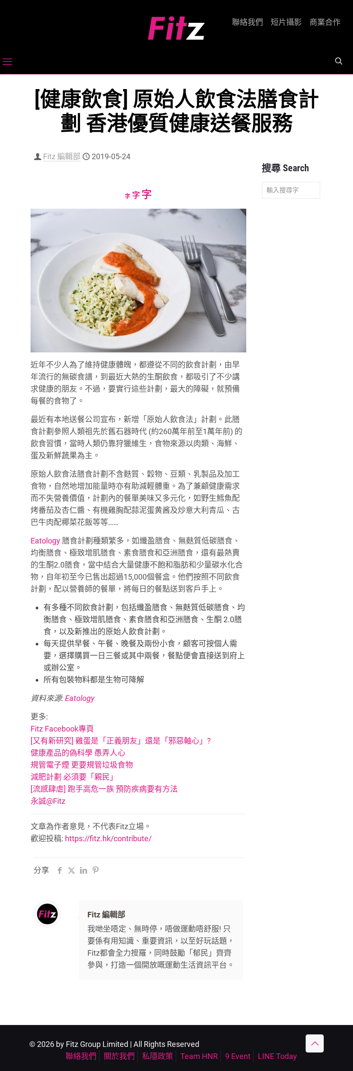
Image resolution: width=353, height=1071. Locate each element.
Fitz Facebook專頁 (62, 728)
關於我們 (119, 1056)
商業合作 (325, 22)
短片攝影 (286, 22)
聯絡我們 (247, 22)
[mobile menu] (7, 62)
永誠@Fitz (48, 801)
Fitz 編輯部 (62, 156)
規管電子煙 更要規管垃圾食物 (82, 764)
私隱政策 (157, 1056)
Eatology (45, 540)
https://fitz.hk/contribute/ (108, 838)
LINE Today (277, 1056)
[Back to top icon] (315, 1043)
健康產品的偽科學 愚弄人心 (78, 752)
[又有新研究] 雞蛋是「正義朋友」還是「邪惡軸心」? (121, 740)
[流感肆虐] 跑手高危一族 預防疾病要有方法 (104, 788)
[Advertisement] (291, 341)
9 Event (238, 1056)
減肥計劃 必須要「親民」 (74, 776)
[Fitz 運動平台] (176, 24)
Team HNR (199, 1056)
